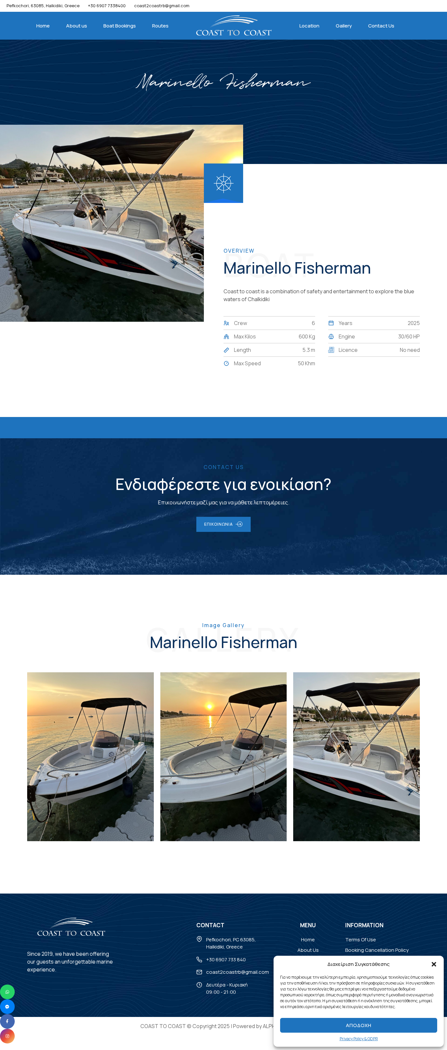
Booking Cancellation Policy (377, 950)
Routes (160, 25)
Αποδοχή (358, 1025)
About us (76, 25)
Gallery (344, 25)
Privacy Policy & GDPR (359, 1038)
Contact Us (381, 25)
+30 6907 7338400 (107, 6)
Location (309, 25)
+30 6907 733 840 (226, 959)
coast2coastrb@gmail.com (237, 972)
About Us (308, 950)
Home (43, 25)
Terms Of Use (360, 939)
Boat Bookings (119, 25)
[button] (434, 964)
